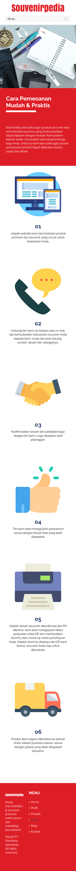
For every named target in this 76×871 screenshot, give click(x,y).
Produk (35, 814)
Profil (34, 808)
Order (35, 819)
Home (35, 802)
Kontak (35, 831)
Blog (34, 825)
